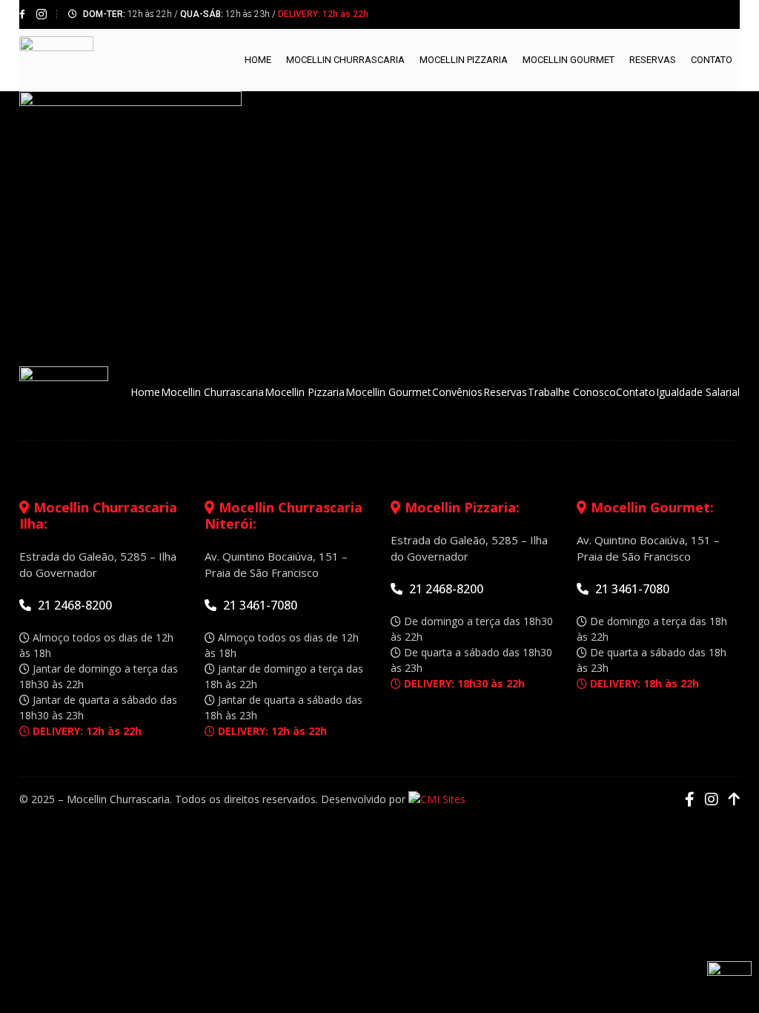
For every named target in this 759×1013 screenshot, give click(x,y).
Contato (711, 59)
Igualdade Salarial (698, 392)
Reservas (652, 59)
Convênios (457, 392)
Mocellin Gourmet (568, 59)
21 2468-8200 (73, 605)
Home (258, 59)
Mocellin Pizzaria (464, 59)
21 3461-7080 (258, 605)
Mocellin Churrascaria (345, 59)
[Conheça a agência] (436, 799)
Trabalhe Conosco (572, 392)
